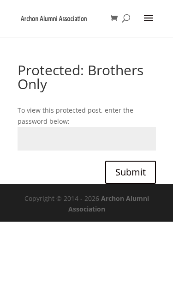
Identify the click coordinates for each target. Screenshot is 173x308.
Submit (130, 172)
